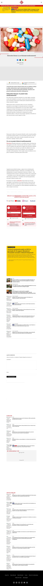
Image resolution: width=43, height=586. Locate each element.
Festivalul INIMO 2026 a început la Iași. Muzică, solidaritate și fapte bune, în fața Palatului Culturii (25, 11)
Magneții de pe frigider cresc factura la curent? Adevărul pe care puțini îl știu (24, 532)
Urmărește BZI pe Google (15, 82)
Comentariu (9, 359)
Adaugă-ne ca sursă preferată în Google (29, 83)
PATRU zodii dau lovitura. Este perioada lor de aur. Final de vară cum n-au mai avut (23, 426)
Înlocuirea (9, 143)
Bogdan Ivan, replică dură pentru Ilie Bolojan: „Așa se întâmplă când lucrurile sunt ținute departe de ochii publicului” (23, 333)
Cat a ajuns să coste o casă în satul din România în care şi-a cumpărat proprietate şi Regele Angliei (24, 286)
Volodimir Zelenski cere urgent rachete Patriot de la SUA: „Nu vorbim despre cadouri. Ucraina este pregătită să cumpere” (23, 316)
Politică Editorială (20, 575)
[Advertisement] (21, 236)
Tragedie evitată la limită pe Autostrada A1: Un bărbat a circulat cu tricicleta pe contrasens (24, 517)
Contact (26, 575)
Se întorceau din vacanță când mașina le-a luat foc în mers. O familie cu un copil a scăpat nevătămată (23, 510)
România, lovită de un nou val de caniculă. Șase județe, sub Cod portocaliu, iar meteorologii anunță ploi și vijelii (23, 548)
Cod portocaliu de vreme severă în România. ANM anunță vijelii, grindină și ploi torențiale (23, 419)
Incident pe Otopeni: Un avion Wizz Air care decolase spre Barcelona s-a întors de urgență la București (22, 525)
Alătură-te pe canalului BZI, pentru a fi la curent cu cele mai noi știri (21, 196)
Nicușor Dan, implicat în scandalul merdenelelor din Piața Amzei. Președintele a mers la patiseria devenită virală (24, 496)
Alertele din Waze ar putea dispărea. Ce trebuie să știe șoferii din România (18, 5)
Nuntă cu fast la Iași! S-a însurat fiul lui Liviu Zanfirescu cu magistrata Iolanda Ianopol (24, 504)
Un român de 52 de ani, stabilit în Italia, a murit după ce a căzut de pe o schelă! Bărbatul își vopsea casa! (23, 325)
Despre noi (7, 575)
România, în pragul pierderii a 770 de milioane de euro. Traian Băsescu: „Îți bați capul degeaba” (23, 310)
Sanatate (21, 64)
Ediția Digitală (25, 577)
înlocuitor (19, 180)
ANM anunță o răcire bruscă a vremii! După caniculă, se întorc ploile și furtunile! (23, 304)
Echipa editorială (13, 575)
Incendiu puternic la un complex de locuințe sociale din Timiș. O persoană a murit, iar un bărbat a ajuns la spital (24, 557)
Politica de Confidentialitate (33, 575)
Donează (30, 215)
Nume (8, 372)
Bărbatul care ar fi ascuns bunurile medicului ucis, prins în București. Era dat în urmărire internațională (23, 432)
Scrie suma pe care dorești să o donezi (28, 211)
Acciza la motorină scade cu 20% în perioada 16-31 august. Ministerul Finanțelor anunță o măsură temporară (20, 251)
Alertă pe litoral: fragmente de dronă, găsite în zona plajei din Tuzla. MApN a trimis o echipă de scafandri (23, 565)
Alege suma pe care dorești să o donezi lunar (14, 210)
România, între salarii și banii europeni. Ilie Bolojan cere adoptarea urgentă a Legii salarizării (22, 298)
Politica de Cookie (18, 577)
